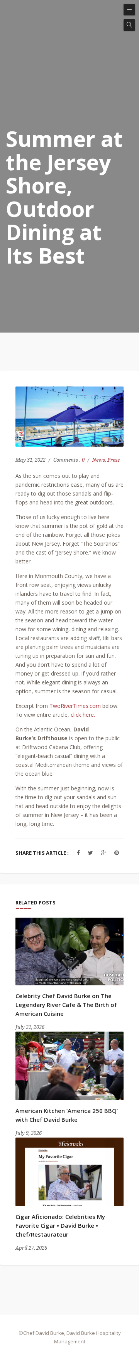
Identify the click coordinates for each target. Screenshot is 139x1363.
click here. (83, 714)
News (98, 460)
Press (113, 460)
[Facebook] (78, 852)
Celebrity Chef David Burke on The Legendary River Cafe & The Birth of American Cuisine (66, 1004)
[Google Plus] (103, 852)
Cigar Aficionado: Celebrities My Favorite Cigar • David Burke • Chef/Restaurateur (60, 1225)
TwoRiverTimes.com (75, 705)
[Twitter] (90, 852)
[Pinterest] (116, 852)
